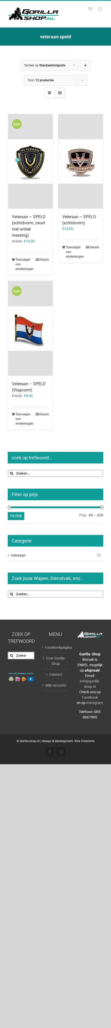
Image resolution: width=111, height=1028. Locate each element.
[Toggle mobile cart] (90, 9)
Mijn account (55, 685)
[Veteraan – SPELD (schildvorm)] (80, 161)
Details (44, 259)
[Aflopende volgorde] (86, 65)
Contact (55, 674)
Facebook (90, 697)
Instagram (94, 703)
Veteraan (18, 555)
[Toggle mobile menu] (100, 9)
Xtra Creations (84, 741)
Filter (16, 516)
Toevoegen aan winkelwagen (22, 264)
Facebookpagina (55, 647)
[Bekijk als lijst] (60, 93)
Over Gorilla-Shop (56, 661)
